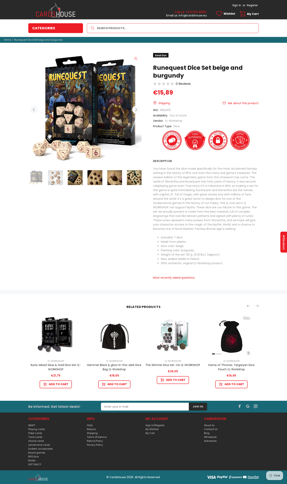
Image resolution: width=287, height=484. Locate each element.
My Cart (150, 433)
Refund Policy (95, 441)
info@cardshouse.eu (193, 15)
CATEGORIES (43, 28)
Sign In (236, 5)
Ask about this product (243, 103)
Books (32, 460)
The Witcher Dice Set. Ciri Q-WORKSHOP (172, 365)
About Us (209, 425)
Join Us (198, 406)
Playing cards (36, 429)
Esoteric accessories (40, 448)
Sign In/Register (154, 425)
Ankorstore (210, 441)
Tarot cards (35, 437)
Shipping (164, 103)
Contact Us (210, 429)
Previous (34, 109)
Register (252, 5)
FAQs (90, 425)
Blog (206, 433)
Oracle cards (36, 441)
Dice (177, 126)
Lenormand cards (39, 444)
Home (7, 39)
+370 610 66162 (196, 12)
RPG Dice (33, 456)
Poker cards (35, 433)
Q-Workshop (173, 121)
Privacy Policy (95, 444)
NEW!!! (31, 425)
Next (136, 109)
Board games (36, 452)
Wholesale (210, 437)
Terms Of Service (97, 437)
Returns (91, 429)
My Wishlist (152, 429)
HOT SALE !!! (34, 464)
